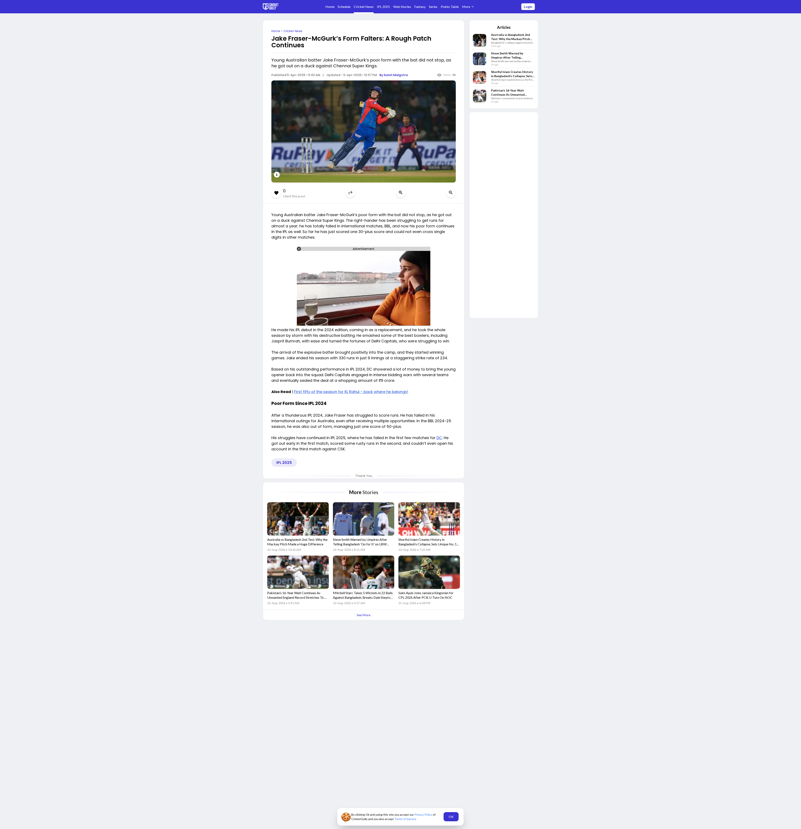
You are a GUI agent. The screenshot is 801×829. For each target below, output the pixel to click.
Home (276, 31)
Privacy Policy (423, 814)
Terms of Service (405, 819)
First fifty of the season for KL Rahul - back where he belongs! (351, 391)
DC (439, 437)
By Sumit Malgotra (393, 75)
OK (451, 817)
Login (528, 7)
